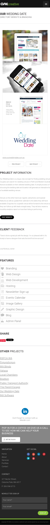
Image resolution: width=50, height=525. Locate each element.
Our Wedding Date (9, 391)
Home (4, 454)
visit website (7, 217)
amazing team (44, 522)
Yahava (4, 370)
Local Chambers (9, 374)
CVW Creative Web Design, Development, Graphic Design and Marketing (12, 4)
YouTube (33, 458)
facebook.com (28, 454)
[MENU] (46, 4)
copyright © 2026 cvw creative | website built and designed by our (21, 522)
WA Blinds (5, 366)
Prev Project (16, 164)
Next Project (34, 164)
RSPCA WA (6, 358)
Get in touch (10, 439)
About (4, 457)
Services (5, 460)
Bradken (4, 378)
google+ (33, 454)
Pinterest (44, 454)
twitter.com (28, 458)
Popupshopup (7, 362)
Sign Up (43, 513)
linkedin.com (25, 420)
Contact (5, 467)
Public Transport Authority (14, 383)
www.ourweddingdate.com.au (14, 157)
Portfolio (5, 463)
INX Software (7, 395)
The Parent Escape (10, 387)
